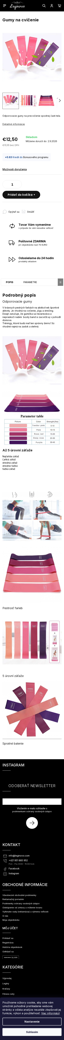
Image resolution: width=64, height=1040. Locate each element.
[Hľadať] (44, 5)
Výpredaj (6, 978)
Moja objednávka (10, 920)
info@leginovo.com (19, 855)
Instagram (14, 873)
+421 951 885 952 (18, 860)
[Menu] (4, 5)
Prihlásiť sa (33, 823)
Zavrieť (42, 210)
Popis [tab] (9, 282)
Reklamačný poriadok (13, 899)
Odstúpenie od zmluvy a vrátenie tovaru (22, 907)
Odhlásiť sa (8, 951)
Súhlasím (32, 1032)
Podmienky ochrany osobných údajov (21, 903)
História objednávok (12, 947)
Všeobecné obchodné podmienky (19, 895)
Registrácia (7, 942)
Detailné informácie (13, 124)
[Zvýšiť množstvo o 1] (18, 185)
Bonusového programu (35, 157)
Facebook (14, 868)
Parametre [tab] (30, 282)
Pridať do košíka (20, 195)
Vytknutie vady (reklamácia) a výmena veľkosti (25, 911)
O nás (5, 916)
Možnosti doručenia (14, 169)
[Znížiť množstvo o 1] (6, 185)
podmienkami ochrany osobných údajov (32, 811)
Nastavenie (32, 1021)
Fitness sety (8, 994)
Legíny (5, 983)
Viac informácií (50, 1013)
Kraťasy (6, 989)
